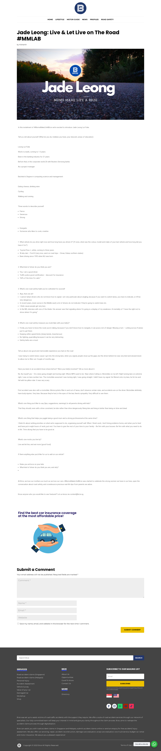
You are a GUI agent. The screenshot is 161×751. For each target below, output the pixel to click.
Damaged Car (22, 693)
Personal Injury (23, 681)
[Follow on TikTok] (131, 706)
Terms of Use (126, 745)
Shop (19, 699)
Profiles (94, 20)
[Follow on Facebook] (108, 706)
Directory (65, 694)
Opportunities (67, 677)
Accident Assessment (26, 684)
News (84, 20)
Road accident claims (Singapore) (31, 674)
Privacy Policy (136, 688)
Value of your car (24, 690)
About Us (65, 674)
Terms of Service (110, 689)
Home (50, 20)
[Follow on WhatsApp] (120, 706)
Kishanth (23, 45)
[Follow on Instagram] (114, 706)
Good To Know (68, 680)
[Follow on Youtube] (125, 706)
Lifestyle (59, 20)
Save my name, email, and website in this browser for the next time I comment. (54, 624)
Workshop (21, 696)
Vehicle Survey (23, 687)
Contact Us (66, 683)
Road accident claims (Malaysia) (30, 678)
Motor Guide (73, 20)
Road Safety (107, 20)
